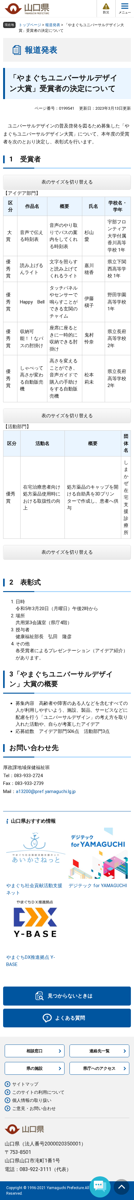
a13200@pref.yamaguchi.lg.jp (46, 791)
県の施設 (34, 1068)
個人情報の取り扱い (31, 1100)
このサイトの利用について (38, 1092)
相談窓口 (34, 1051)
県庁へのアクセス (99, 1068)
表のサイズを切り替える (67, 182)
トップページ (30, 25)
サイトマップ (25, 1084)
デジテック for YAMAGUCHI (98, 885)
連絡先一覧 (99, 1051)
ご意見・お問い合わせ (34, 1108)
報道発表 (52, 25)
